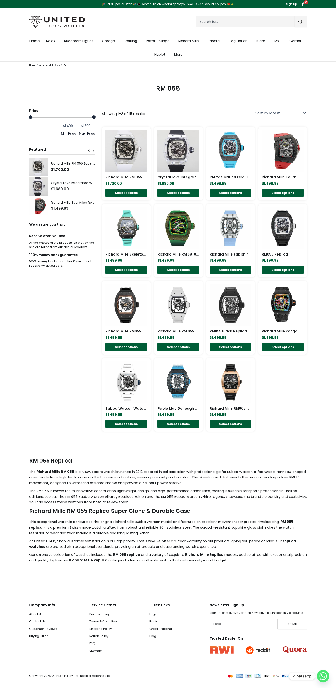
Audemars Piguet (78, 40)
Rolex (50, 40)
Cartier (295, 40)
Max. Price (87, 133)
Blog (152, 636)
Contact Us (37, 621)
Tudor (260, 40)
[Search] (301, 21)
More (178, 54)
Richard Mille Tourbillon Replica (75, 202)
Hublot (159, 54)
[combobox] (245, 21)
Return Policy (98, 636)
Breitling (130, 40)
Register (155, 621)
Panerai (214, 40)
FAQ (92, 643)
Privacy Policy (99, 614)
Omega (108, 40)
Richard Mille (188, 40)
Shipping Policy (100, 629)
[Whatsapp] (323, 676)
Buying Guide (39, 636)
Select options (126, 193)
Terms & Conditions (103, 621)
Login (153, 614)
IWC (277, 40)
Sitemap (95, 650)
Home (34, 40)
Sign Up (291, 4)
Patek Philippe (158, 40)
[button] (89, 150)
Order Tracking (160, 629)
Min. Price (68, 133)
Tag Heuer (238, 40)
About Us (36, 614)
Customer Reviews (43, 629)
